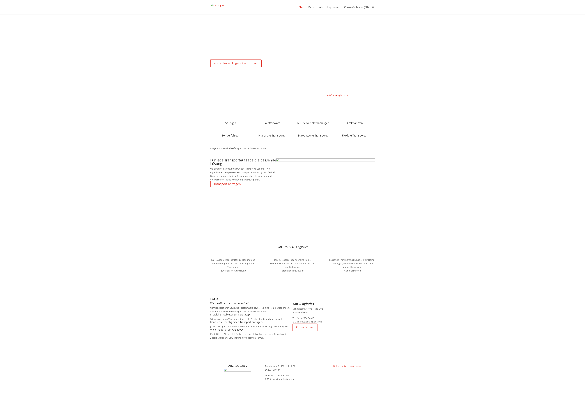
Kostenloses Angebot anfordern (236, 63)
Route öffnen (305, 327)
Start (301, 7)
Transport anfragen (227, 184)
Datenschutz (315, 7)
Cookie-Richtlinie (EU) (356, 7)
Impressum (333, 7)
